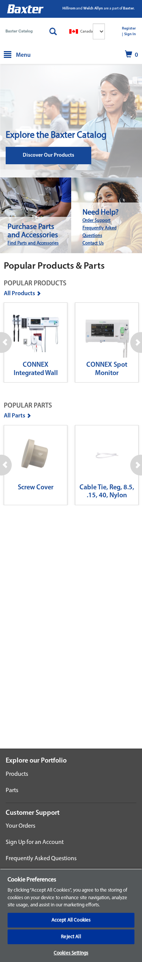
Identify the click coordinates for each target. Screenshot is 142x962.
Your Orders (20, 826)
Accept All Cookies (71, 920)
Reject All (71, 936)
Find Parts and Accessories (33, 243)
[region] (71, 915)
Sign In (130, 34)
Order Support (97, 220)
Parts (12, 791)
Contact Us (93, 243)
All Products (19, 294)
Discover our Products (48, 155)
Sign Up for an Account (35, 842)
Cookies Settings (71, 953)
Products (17, 774)
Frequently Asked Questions (41, 859)
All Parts (14, 416)
